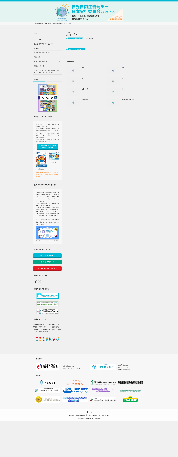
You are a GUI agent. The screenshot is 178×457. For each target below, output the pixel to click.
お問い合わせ (105, 415)
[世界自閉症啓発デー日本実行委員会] (89, 12)
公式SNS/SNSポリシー (93, 415)
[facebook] (35, 281)
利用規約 (71, 415)
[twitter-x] (39, 281)
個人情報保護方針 (80, 415)
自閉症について (39, 48)
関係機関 (37, 57)
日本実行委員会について (42, 52)
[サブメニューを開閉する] (59, 44)
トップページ (38, 39)
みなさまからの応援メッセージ (76, 38)
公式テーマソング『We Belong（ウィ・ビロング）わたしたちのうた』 (47, 71)
